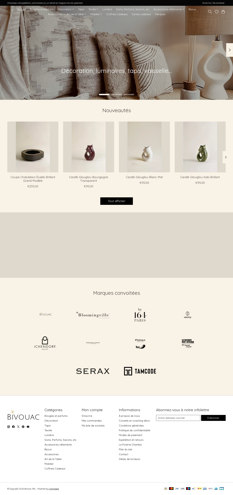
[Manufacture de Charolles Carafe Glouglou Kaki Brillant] (200, 147)
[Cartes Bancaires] (222, 488)
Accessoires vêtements (58, 444)
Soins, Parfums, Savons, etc (132, 9)
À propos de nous (129, 415)
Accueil (21, 9)
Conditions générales (131, 425)
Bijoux (192, 9)
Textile (48, 430)
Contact (123, 454)
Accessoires (55, 14)
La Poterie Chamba (130, 444)
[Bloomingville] (92, 315)
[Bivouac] (45, 315)
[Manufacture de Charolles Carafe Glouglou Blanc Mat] (144, 147)
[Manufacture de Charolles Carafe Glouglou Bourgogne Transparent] (88, 147)
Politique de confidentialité (134, 430)
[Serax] (92, 371)
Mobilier (49, 463)
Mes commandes (92, 420)
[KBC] (216, 488)
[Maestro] (188, 488)
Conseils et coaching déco (134, 420)
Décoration (51, 420)
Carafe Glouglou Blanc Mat (144, 177)
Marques (160, 14)
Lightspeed (54, 489)
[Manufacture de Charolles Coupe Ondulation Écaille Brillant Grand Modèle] (32, 147)
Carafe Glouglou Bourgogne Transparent (88, 178)
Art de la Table (53, 459)
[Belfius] (210, 488)
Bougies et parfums (42, 9)
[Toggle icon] (210, 12)
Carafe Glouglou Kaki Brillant (200, 177)
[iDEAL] (199, 488)
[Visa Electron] (205, 488)
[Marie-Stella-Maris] (92, 343)
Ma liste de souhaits (93, 425)
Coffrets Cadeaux (117, 14)
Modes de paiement (130, 435)
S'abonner (213, 418)
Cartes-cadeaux (141, 14)
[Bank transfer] (182, 488)
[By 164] (140, 315)
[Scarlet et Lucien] (187, 343)
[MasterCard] (171, 488)
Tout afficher (116, 201)
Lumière (107, 9)
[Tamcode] (140, 371)
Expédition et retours (131, 439)
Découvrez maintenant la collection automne (46, 75)
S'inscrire (87, 415)
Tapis (81, 9)
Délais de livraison (129, 459)
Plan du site (125, 449)
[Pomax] (140, 343)
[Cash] (166, 488)
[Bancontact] (194, 488)
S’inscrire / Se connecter (213, 3)
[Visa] (177, 488)
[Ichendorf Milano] (45, 343)
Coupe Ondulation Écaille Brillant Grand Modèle (33, 178)
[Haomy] (187, 315)
